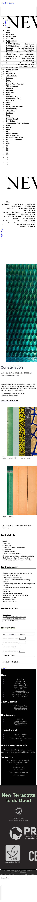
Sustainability (11, 109)
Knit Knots (10, 82)
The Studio (10, 111)
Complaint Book (32, 874)
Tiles (8, 41)
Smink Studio (11, 96)
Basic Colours (16, 206)
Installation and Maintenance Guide (14, 617)
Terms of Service (14, 874)
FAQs (8, 125)
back (8, 80)
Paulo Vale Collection (20, 696)
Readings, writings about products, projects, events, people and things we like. (18, 751)
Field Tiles (5, 204)
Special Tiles (18, 204)
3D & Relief (31, 204)
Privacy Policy (5, 874)
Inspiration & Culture (14, 139)
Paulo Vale (10, 100)
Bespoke (9, 48)
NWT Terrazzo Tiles (20, 710)
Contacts (9, 56)
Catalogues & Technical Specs (17, 123)
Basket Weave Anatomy (14, 84)
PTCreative (23, 871)
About (8, 54)
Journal (9, 58)
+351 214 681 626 (19, 775)
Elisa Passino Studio (14, 98)
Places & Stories (12, 135)
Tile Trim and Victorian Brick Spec (14, 619)
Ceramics (9, 46)
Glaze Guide (7, 615)
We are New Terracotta (14, 106)
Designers (10, 52)
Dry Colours (16, 212)
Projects (9, 50)
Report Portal (23, 874)
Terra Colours (30, 212)
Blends (18, 52)
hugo (4, 668)
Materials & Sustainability (15, 137)
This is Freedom (28, 50)
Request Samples (12, 119)
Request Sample (11, 662)
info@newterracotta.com (19, 772)
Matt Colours (30, 206)
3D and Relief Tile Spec (10, 621)
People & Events (12, 133)
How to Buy (10, 121)
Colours (9, 44)
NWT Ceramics (20, 725)
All (7, 131)
